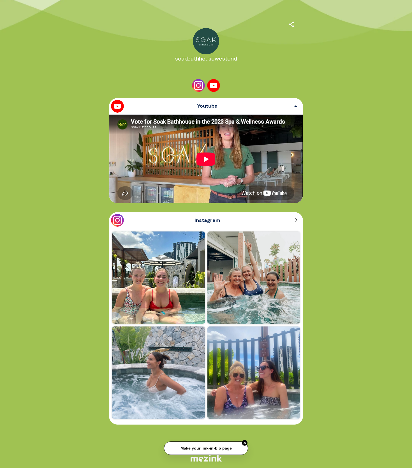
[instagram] (198, 85)
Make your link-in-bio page (206, 448)
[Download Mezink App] (206, 458)
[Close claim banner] (244, 443)
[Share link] (291, 23)
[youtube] (213, 85)
